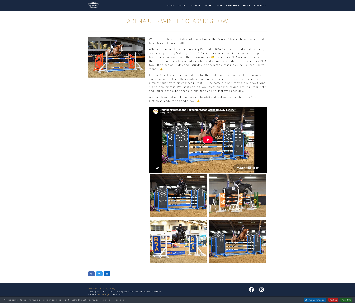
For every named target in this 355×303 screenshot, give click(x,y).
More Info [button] (346, 300)
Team (218, 5)
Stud (208, 5)
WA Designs (104, 294)
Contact (260, 5)
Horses (195, 5)
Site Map (92, 288)
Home (170, 5)
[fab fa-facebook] (251, 291)
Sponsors (232, 5)
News (246, 5)
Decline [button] (333, 300)
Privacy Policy (107, 288)
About (182, 5)
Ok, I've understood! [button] (315, 300)
